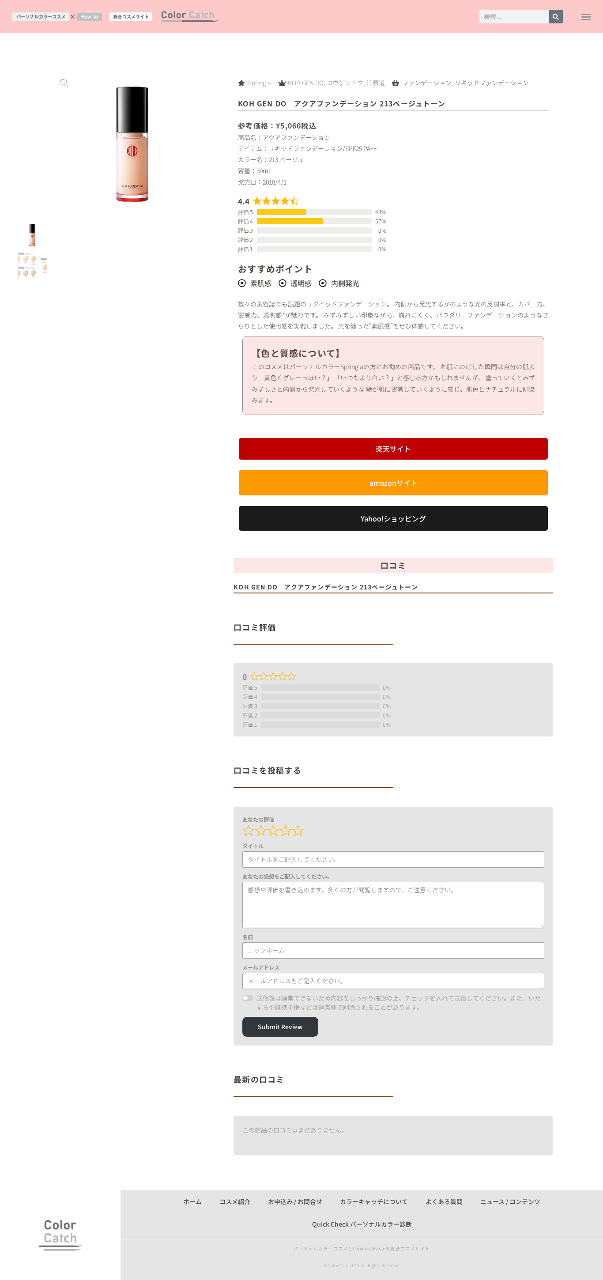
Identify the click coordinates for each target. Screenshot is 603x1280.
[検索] (556, 16)
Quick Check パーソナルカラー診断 (362, 1224)
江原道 (375, 82)
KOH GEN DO (306, 82)
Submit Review (280, 1026)
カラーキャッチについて (374, 1201)
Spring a (259, 82)
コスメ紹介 (234, 1201)
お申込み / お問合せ (295, 1201)
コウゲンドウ (345, 82)
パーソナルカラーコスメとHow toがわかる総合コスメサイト (362, 1248)
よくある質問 (444, 1201)
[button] (586, 17)
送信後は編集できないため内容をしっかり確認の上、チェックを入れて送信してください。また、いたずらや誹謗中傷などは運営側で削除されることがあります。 (398, 1002)
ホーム (192, 1201)
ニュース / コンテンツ (510, 1201)
